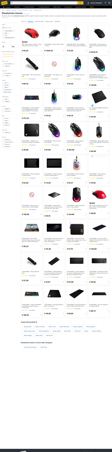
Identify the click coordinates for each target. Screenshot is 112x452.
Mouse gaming (91, 326)
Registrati (99, 3)
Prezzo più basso (39, 21)
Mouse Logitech (78, 326)
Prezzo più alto (49, 21)
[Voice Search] (11, 3)
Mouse (30, 10)
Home (3, 10)
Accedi (93, 3)
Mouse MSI (67, 331)
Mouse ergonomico (29, 331)
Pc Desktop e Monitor (29, 7)
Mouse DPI (49, 335)
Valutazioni (57, 21)
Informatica (17, 7)
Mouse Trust (52, 326)
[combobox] (43, 2)
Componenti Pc (68, 7)
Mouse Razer (27, 326)
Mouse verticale (40, 326)
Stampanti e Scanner (81, 7)
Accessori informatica (23, 10)
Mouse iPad (39, 335)
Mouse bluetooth (44, 331)
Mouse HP (77, 331)
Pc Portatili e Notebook (43, 7)
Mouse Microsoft (64, 326)
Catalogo (8, 10)
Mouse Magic (28, 335)
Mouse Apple (56, 331)
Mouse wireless (96, 331)
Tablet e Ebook (57, 7)
